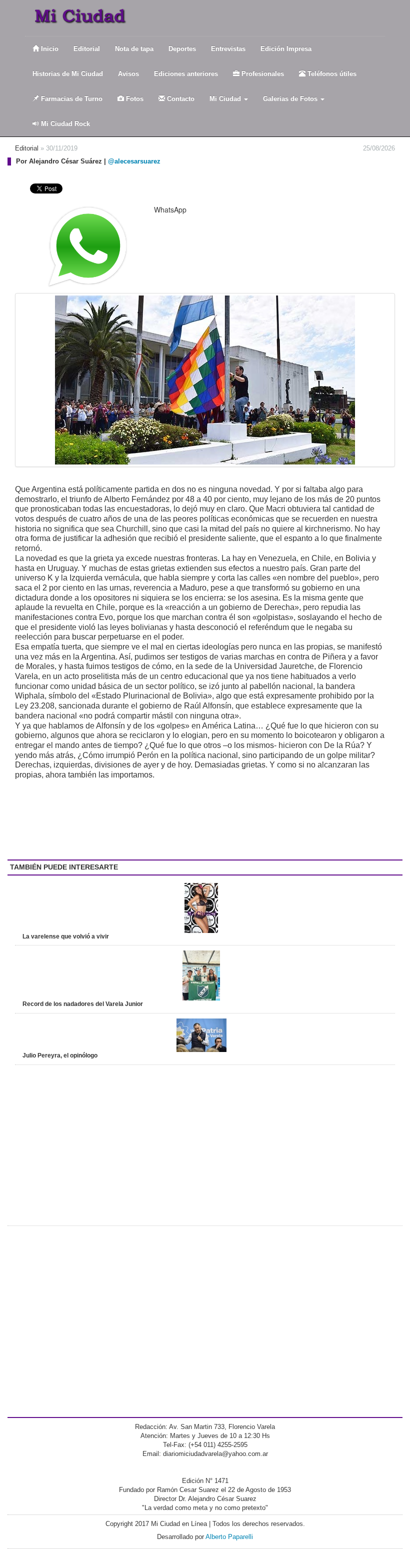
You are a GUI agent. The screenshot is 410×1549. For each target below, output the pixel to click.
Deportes (182, 48)
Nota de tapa (134, 48)
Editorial (87, 48)
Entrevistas (228, 48)
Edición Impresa (286, 48)
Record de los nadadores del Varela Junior (82, 1004)
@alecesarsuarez (134, 161)
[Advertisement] (95, 819)
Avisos (128, 74)
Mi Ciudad (226, 98)
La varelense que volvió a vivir (65, 936)
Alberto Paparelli (229, 1536)
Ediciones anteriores (186, 74)
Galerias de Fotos (291, 98)
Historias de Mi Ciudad (67, 74)
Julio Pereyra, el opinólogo (60, 1055)
